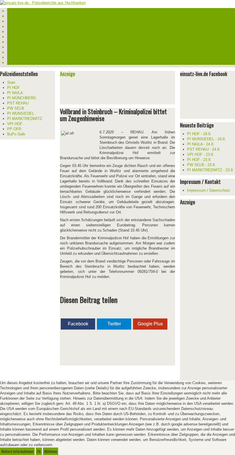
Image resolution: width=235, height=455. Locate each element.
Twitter (114, 323)
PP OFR (12, 57)
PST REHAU (15, 31)
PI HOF (11, 16)
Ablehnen (50, 451)
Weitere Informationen (17, 451)
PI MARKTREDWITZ (20, 47)
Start (11, 10)
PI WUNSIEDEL (17, 41)
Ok (39, 451)
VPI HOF (12, 52)
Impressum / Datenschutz (208, 190)
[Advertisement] (127, 91)
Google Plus (150, 323)
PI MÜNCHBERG (18, 26)
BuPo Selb (14, 62)
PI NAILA (13, 21)
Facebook (78, 323)
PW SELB (13, 36)
